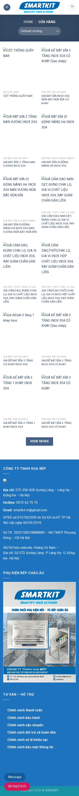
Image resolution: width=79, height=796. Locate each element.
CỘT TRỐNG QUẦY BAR (17, 95)
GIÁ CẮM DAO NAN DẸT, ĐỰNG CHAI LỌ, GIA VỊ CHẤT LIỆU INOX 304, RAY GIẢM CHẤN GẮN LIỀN (58, 221)
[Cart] (72, 7)
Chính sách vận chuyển (25, 725)
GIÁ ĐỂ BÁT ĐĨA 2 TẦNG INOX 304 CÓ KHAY (56, 362)
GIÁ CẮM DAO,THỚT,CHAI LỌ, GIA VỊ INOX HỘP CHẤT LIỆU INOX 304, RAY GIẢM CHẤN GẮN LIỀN (58, 296)
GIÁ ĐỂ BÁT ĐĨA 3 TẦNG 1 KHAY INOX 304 (19, 424)
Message (14, 777)
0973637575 (17, 786)
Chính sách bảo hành (23, 718)
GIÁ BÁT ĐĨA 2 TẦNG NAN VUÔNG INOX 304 (19, 163)
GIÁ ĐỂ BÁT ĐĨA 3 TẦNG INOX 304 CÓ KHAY (56, 424)
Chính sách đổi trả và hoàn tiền (31, 732)
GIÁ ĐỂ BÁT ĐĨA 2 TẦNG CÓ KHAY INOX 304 (18, 362)
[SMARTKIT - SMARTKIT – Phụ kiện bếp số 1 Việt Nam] (40, 7)
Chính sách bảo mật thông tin (30, 747)
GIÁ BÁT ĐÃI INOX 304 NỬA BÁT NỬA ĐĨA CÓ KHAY (56, 99)
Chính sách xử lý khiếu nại (27, 740)
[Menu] (7, 7)
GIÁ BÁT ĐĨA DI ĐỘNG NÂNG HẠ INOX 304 (55, 163)
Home (28, 22)
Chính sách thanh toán (24, 710)
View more (39, 441)
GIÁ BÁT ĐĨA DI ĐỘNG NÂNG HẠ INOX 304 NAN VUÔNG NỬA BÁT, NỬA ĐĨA (20, 228)
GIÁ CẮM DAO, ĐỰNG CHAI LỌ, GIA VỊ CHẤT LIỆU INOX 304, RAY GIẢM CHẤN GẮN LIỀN (20, 296)
